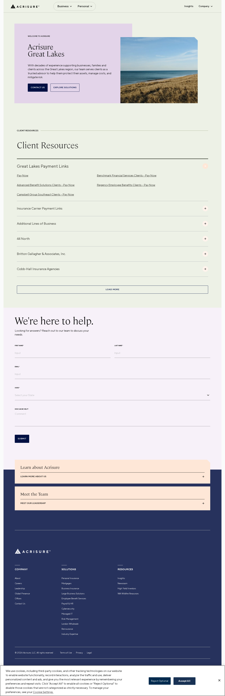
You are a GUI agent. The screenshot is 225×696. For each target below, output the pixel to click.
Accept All (184, 681)
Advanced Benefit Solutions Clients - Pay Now (46, 185)
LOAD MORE (112, 289)
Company (204, 6)
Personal (83, 6)
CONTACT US (38, 87)
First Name (19, 345)
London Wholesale (70, 624)
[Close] (219, 680)
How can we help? (21, 409)
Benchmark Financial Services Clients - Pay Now (126, 175)
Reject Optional (159, 681)
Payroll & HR (67, 603)
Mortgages (66, 583)
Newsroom (122, 583)
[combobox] (110, 395)
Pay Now (22, 175)
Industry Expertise (70, 634)
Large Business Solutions (73, 593)
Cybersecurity (68, 609)
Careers (18, 583)
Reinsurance (67, 629)
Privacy (79, 652)
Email (17, 366)
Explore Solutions (64, 87)
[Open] (208, 395)
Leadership (20, 588)
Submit (22, 438)
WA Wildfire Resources (128, 593)
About (17, 578)
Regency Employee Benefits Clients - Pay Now (126, 185)
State (17, 387)
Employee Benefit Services (74, 598)
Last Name (118, 345)
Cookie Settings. (43, 692)
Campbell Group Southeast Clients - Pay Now (45, 194)
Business (63, 6)
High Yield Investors (127, 588)
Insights (188, 6)
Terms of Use (66, 652)
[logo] (25, 6)
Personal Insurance (70, 578)
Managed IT (67, 614)
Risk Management (70, 619)
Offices (18, 598)
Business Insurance (70, 588)
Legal (89, 652)
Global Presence (22, 593)
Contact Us (20, 603)
